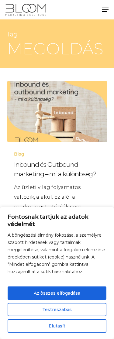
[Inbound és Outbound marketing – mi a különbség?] (57, 111)
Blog (19, 154)
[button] (105, 10)
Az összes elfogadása (57, 293)
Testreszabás (57, 309)
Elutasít (57, 326)
